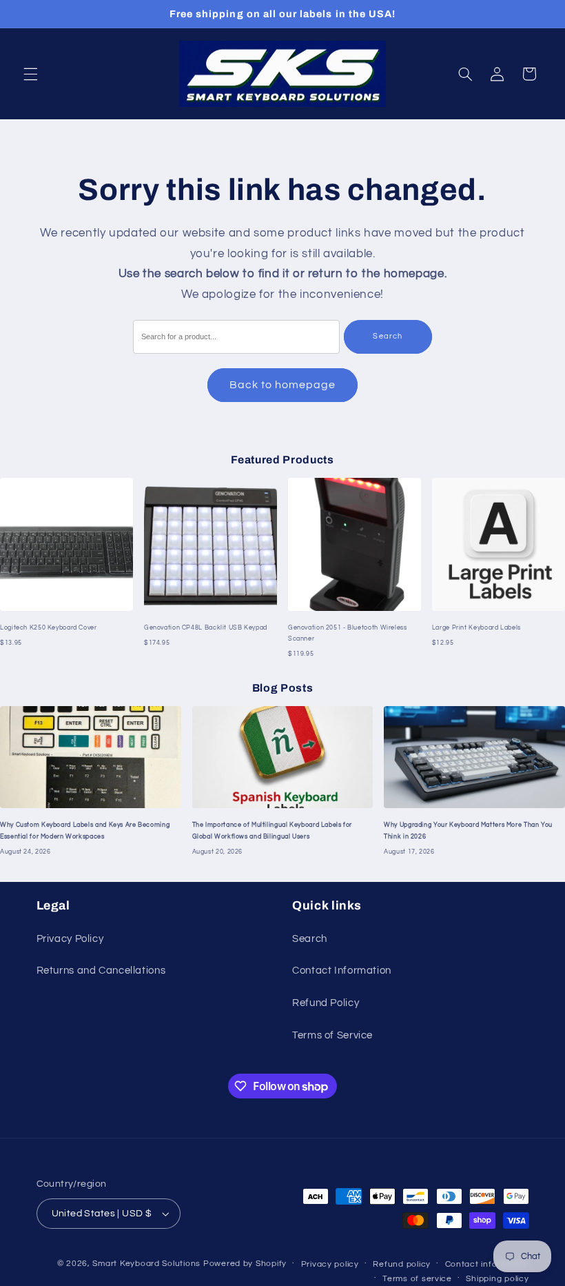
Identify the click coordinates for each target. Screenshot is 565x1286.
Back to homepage (282, 384)
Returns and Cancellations (101, 970)
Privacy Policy (70, 939)
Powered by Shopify (245, 1263)
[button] (30, 74)
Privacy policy (330, 1264)
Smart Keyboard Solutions (146, 1263)
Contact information (487, 1264)
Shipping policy (497, 1279)
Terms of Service (332, 1035)
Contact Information (341, 970)
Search (387, 336)
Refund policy (402, 1264)
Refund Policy (325, 1003)
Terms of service (417, 1279)
